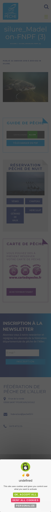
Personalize (25, 506)
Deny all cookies (25, 500)
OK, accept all (25, 494)
